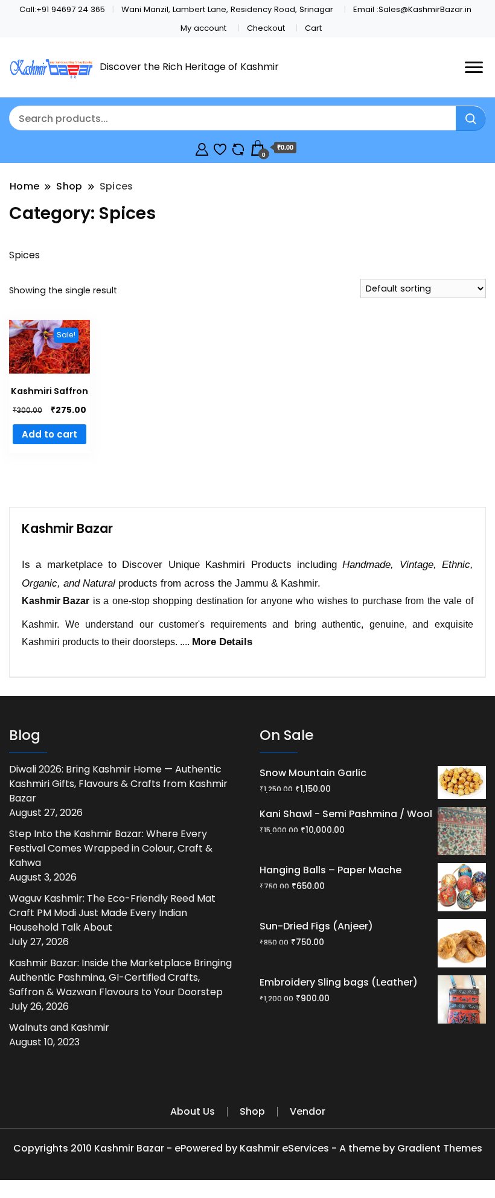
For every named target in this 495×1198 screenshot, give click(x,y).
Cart (313, 28)
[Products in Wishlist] (220, 147)
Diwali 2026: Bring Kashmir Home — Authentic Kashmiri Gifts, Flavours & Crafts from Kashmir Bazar (118, 783)
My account (203, 28)
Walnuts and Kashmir (59, 1027)
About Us (192, 1111)
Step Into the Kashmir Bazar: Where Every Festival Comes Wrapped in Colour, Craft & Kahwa (110, 848)
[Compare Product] (238, 147)
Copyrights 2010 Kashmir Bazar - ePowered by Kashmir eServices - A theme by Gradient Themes (247, 1148)
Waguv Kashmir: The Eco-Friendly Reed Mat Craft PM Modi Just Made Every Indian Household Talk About (112, 912)
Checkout (266, 28)
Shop (252, 1111)
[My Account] (202, 147)
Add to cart (49, 434)
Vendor (307, 1111)
